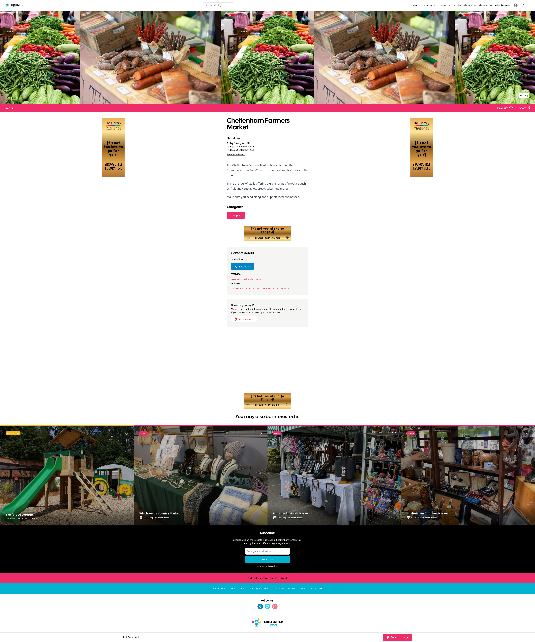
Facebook (244, 266)
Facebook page (399, 637)
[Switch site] (22, 5)
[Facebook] (260, 606)
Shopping (235, 215)
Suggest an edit (246, 319)
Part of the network (268, 578)
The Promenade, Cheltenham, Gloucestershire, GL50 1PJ (260, 288)
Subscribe (267, 559)
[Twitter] (267, 606)
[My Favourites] (522, 5)
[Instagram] (275, 606)
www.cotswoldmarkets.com (246, 279)
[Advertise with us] (529, 5)
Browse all (133, 637)
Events (8, 108)
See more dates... (236, 154)
